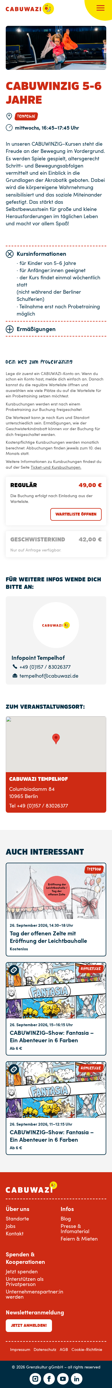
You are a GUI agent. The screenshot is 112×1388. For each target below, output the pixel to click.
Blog (66, 1218)
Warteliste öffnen (75, 514)
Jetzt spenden (22, 1271)
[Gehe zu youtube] (63, 1379)
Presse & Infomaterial (75, 1228)
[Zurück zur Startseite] (30, 8)
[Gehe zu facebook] (49, 1379)
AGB (64, 1349)
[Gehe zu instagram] (35, 1379)
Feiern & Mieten (79, 1238)
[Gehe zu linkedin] (76, 1379)
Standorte (17, 1218)
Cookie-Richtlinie (87, 1349)
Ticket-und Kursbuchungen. (56, 467)
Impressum (20, 1349)
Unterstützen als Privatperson (25, 1281)
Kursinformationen (41, 253)
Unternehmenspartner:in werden (34, 1294)
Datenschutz (45, 1349)
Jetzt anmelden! (29, 1325)
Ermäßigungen (36, 328)
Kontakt (15, 1233)
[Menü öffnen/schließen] (100, 8)
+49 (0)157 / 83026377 (45, 667)
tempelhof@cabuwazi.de (49, 675)
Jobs (11, 1225)
